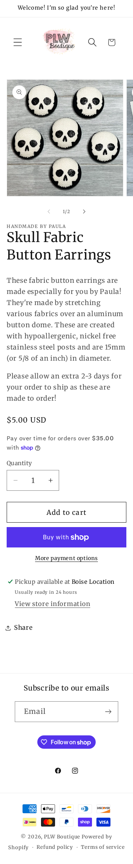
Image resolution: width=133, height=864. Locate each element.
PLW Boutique (62, 837)
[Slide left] (49, 211)
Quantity (19, 463)
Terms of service (103, 847)
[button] (18, 42)
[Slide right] (84, 211)
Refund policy (55, 847)
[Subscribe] (108, 711)
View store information (52, 604)
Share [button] (23, 627)
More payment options (66, 558)
